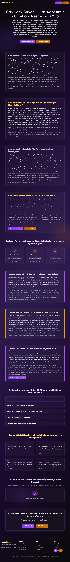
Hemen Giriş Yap (30, 228)
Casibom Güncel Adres (16, 228)
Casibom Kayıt (22, 545)
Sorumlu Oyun (39, 549)
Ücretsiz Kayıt (42, 525)
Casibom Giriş (28, 525)
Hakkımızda (38, 543)
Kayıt (60, 550)
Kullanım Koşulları (39, 547)
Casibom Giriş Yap (27, 41)
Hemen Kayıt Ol (43, 41)
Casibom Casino (22, 549)
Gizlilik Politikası (39, 545)
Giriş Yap (58, 2)
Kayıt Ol (66, 2)
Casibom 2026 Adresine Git (17, 377)
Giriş (56, 550)
